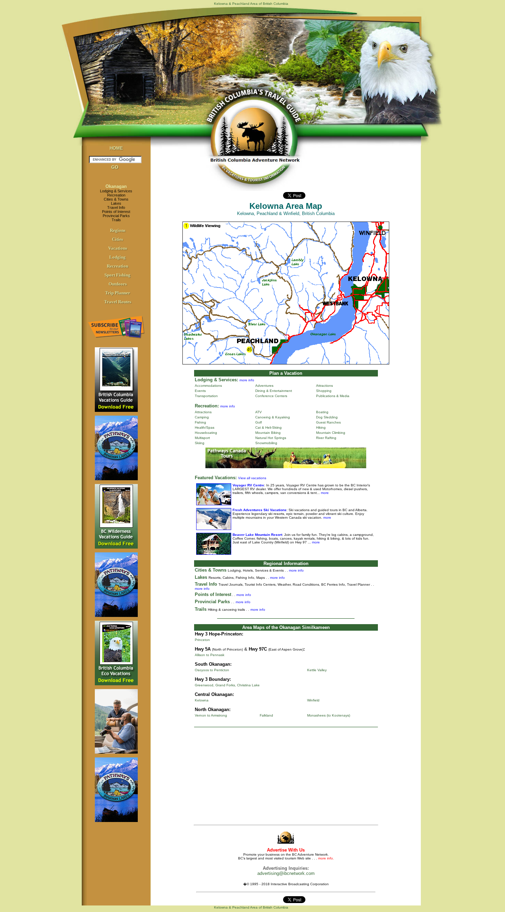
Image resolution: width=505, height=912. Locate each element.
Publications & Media (332, 396)
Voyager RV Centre (248, 485)
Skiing (199, 443)
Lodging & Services (116, 191)
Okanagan (116, 186)
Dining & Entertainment (273, 391)
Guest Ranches (328, 422)
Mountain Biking (268, 433)
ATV (258, 412)
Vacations (117, 248)
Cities (117, 239)
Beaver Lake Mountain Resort (257, 535)
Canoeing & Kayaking (272, 417)
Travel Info (116, 207)
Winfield (313, 700)
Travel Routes (117, 301)
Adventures (264, 385)
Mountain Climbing (330, 433)
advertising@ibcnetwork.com (286, 873)
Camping (202, 417)
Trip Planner (117, 292)
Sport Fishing (117, 275)
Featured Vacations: (216, 477)
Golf (258, 422)
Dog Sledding (327, 417)
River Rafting (326, 438)
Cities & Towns (116, 199)
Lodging (117, 257)
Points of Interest (116, 212)
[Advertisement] (285, 777)
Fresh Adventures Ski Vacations (260, 510)
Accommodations (208, 385)
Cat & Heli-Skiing (268, 427)
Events (200, 391)
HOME (116, 148)
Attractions (324, 385)
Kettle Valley (317, 670)
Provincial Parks (116, 216)
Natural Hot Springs (270, 438)
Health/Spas (204, 427)
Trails (116, 220)
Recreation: (207, 405)
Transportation (206, 396)
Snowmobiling (266, 443)
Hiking (321, 427)
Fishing (200, 422)
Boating (322, 412)
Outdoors (118, 283)
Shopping (324, 391)
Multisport (202, 438)
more (324, 493)
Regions (117, 230)
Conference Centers (271, 396)
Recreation (116, 195)
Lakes (116, 203)
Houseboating (206, 433)
